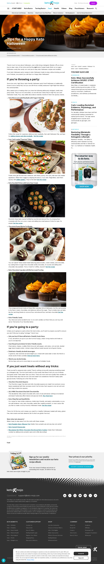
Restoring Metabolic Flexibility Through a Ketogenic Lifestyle (80, 134)
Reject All (81, 558)
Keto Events (73, 532)
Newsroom (76, 75)
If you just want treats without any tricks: (46, 55)
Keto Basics (28, 8)
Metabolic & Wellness (83, 68)
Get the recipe (41, 179)
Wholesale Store (52, 540)
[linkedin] (64, 495)
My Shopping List (70, 13)
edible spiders (20, 179)
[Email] (95, 495)
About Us (72, 525)
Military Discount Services (55, 535)
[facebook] (70, 495)
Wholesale (88, 535)
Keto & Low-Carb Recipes (19, 13)
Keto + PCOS (10, 538)
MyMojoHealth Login (31, 532)
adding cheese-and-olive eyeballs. (21, 136)
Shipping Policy (30, 538)
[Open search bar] (96, 8)
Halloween (90, 66)
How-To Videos (30, 530)
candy (76, 68)
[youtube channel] (80, 495)
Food (50, 8)
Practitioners (79, 8)
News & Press (74, 535)
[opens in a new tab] (37, 115)
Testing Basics (40, 8)
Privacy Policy (92, 558)
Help (75, 3)
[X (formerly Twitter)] (90, 495)
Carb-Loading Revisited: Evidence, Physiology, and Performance (83, 107)
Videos (64, 8)
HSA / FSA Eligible (53, 530)
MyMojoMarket (52, 538)
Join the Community (53, 525)
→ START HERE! (16, 8)
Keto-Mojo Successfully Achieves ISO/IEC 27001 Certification (82, 80)
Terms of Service (92, 559)
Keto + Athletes (11, 525)
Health (11, 3)
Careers (72, 530)
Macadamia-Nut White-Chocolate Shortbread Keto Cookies (28, 430)
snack (72, 66)
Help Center (29, 527)
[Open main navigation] (8, 8)
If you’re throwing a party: (13, 55)
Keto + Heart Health (12, 530)
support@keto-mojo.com (29, 495)
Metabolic (76, 129)
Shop (93, 3)
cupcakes (84, 66)
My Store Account (83, 3)
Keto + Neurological (12, 535)
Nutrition (30, 13)
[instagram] (75, 495)
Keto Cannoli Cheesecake (17, 427)
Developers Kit (89, 530)
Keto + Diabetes (11, 527)
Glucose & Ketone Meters (55, 527)
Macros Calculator (58, 13)
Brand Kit (72, 527)
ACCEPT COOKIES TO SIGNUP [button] (81, 466)
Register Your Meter (31, 535)
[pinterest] (85, 495)
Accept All (81, 553)
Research (90, 8)
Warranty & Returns (31, 540)
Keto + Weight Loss (12, 540)
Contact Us (29, 525)
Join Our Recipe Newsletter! (84, 13)
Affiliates (87, 527)
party (76, 66)
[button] (96, 8)
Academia (87, 525)
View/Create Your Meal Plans (43, 13)
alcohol (79, 66)
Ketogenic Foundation (91, 532)
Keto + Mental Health (13, 532)
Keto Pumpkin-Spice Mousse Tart (19, 424)
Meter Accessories (53, 532)
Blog (70, 8)
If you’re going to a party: (28, 55)
